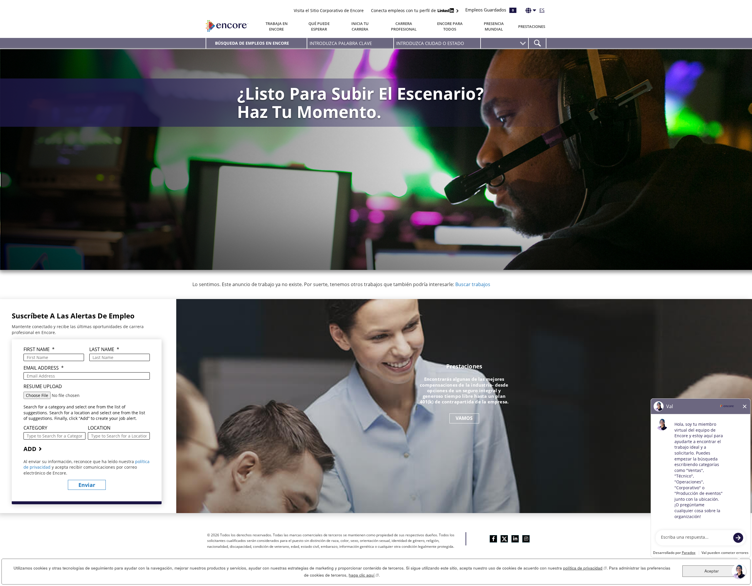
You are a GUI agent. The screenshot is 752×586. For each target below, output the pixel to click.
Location (99, 428)
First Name (39, 349)
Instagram (526, 538)
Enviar (86, 484)
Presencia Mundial (494, 26)
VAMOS (464, 418)
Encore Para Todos (450, 26)
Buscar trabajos (472, 284)
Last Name (104, 349)
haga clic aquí (364, 575)
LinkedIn (515, 538)
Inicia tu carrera (360, 26)
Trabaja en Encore (277, 26)
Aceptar (711, 571)
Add (30, 449)
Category (35, 428)
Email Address (44, 368)
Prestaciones (531, 26)
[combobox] (437, 43)
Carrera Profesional (404, 26)
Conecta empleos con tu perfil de (404, 10)
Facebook (493, 538)
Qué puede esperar (319, 26)
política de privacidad (585, 568)
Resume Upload (43, 386)
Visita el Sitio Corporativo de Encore (329, 10)
